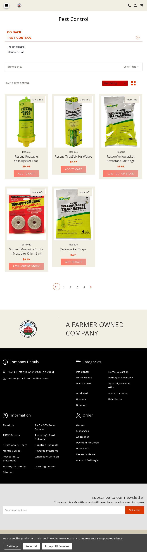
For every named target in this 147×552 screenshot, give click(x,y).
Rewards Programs (46, 450)
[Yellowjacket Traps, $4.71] (73, 214)
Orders (80, 425)
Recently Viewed (86, 454)
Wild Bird (82, 393)
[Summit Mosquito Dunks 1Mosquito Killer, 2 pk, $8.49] (26, 214)
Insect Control (16, 46)
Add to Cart (26, 173)
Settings (12, 546)
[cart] (141, 5)
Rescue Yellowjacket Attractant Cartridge (121, 159)
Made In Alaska (117, 393)
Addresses (82, 436)
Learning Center (45, 466)
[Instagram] (12, 387)
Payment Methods (87, 442)
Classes (81, 399)
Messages (82, 431)
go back (14, 32)
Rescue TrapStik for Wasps (73, 156)
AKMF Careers (11, 435)
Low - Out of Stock (120, 173)
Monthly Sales (11, 450)
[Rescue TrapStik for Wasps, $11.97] (73, 121)
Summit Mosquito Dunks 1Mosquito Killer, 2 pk (26, 251)
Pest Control (84, 383)
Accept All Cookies (57, 546)
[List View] (140, 83)
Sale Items (115, 399)
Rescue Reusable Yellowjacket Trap (26, 159)
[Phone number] (130, 5)
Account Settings (87, 460)
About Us (8, 425)
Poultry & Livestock (120, 377)
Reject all (31, 546)
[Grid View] (133, 83)
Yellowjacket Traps (73, 249)
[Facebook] (5, 387)
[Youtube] (19, 387)
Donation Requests (46, 445)
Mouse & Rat (16, 52)
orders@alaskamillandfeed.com (28, 378)
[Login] (136, 5)
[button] (74, 66)
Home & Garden (118, 371)
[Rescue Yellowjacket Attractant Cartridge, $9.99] (120, 121)
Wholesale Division (47, 456)
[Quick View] (41, 99)
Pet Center (82, 371)
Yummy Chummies (14, 466)
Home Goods (84, 377)
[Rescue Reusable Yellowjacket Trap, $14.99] (26, 121)
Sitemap (8, 472)
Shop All (81, 405)
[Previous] (56, 286)
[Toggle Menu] (6, 5)
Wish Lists (82, 448)
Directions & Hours (15, 445)
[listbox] (115, 83)
